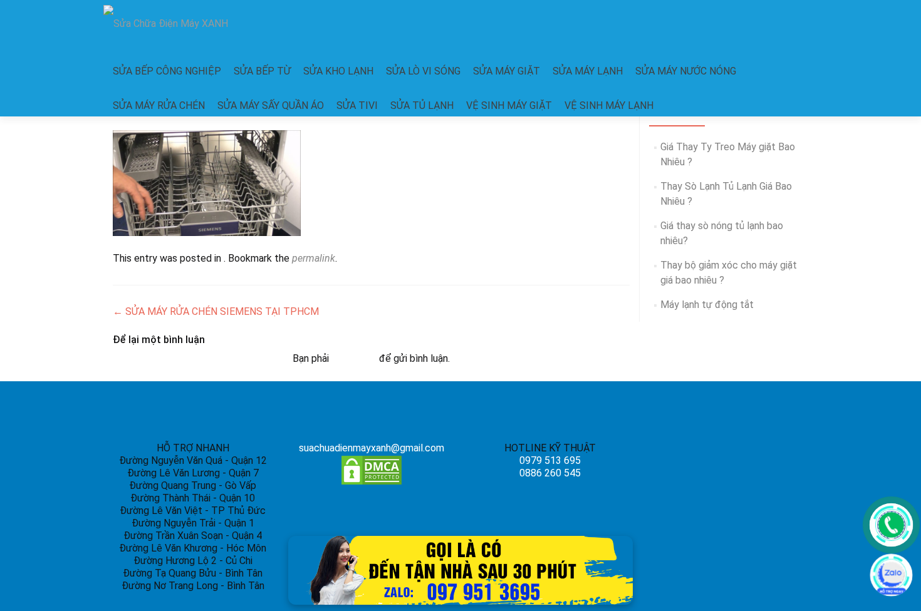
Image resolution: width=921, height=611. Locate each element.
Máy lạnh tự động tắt (707, 305)
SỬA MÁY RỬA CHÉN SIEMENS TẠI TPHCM (216, 311)
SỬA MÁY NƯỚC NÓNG (685, 71)
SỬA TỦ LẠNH (422, 105)
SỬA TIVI (357, 105)
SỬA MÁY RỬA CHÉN (159, 105)
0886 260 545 (550, 473)
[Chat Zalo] (891, 575)
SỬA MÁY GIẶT (506, 71)
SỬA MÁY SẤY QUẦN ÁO (270, 105)
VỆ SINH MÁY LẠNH (609, 105)
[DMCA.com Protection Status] (371, 470)
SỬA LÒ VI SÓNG (423, 71)
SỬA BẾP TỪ (262, 71)
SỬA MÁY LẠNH (588, 71)
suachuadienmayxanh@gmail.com (371, 448)
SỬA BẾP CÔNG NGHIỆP (167, 71)
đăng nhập (354, 358)
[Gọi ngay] (891, 525)
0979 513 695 (550, 460)
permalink (313, 258)
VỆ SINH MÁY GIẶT (509, 105)
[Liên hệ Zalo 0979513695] (460, 569)
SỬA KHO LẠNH (338, 71)
